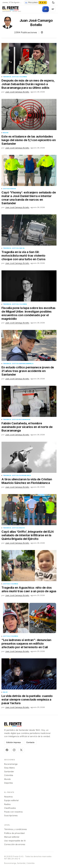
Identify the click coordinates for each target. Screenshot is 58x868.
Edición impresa (13, 742)
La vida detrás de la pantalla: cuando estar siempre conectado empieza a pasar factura (26, 699)
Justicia (15, 77)
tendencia (7, 77)
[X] (21, 750)
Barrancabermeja (26, 363)
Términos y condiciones (15, 829)
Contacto (30, 742)
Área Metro (9, 768)
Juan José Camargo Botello (17, 92)
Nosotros (8, 796)
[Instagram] (14, 750)
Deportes (8, 783)
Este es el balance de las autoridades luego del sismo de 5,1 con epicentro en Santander (28, 140)
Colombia (23, 77)
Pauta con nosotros (13, 812)
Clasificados (10, 808)
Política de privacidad (14, 833)
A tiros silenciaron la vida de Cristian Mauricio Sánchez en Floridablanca (26, 481)
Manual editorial (11, 837)
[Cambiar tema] (53, 2)
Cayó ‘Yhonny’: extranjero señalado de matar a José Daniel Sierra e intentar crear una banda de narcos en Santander (28, 198)
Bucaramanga (24, 419)
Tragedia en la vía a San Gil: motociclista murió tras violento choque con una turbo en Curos (23, 255)
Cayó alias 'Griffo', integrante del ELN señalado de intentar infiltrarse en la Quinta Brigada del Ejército (27, 535)
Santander (9, 771)
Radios (7, 804)
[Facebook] (7, 750)
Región (5, 132)
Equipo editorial (11, 800)
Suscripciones (11, 815)
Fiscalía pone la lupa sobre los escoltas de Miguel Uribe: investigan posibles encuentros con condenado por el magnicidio (28, 313)
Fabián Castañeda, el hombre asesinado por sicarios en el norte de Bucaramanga (26, 427)
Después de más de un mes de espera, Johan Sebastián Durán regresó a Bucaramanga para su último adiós (27, 84)
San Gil (22, 248)
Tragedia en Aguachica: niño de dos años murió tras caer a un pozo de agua (28, 589)
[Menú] (53, 9)
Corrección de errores (14, 844)
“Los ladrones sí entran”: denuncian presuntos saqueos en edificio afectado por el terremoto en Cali (26, 643)
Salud (5, 692)
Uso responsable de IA (15, 840)
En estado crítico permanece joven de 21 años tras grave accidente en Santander (27, 371)
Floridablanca (25, 475)
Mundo (7, 779)
